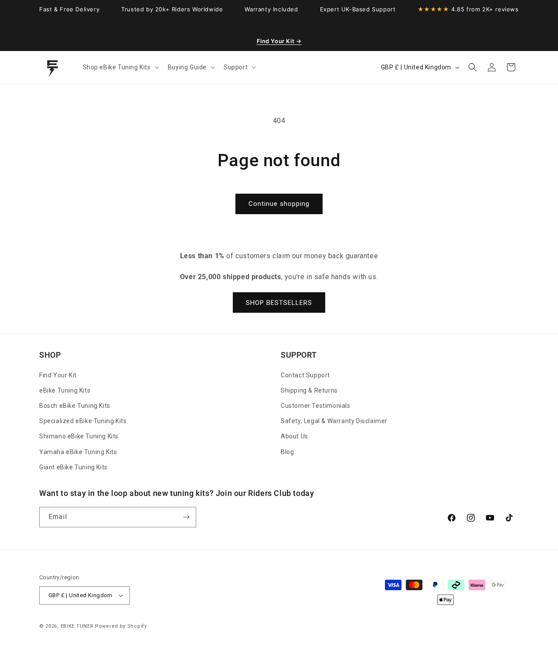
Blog (287, 451)
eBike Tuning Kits (64, 390)
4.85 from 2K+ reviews (468, 9)
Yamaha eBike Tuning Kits (78, 451)
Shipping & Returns (309, 390)
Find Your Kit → (279, 41)
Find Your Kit (58, 375)
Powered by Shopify (121, 626)
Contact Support (305, 375)
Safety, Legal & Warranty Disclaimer (334, 420)
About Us (294, 436)
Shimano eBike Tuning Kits (79, 436)
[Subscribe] (186, 517)
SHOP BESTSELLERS (279, 303)
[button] (120, 67)
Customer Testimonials (315, 405)
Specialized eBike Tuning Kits (82, 420)
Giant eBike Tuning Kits (73, 467)
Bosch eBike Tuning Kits (74, 405)
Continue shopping (279, 204)
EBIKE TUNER (77, 626)
